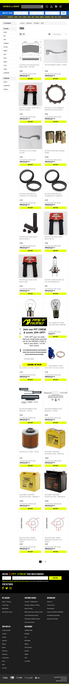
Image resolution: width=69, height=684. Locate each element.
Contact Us (6, 89)
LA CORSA (27, 661)
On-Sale (59, 17)
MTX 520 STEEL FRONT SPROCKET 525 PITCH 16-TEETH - (53, 540)
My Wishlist (5, 608)
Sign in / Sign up (6, 601)
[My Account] (51, 7)
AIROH (26, 654)
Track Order (5, 605)
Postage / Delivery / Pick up (32, 605)
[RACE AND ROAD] (11, 6)
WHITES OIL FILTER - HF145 (29, 452)
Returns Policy (7, 85)
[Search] (41, 6)
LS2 (26, 637)
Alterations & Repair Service (32, 618)
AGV (26, 657)
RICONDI (27, 633)
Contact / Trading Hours (31, 601)
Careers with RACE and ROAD (55, 612)
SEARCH (63, 13)
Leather (15, 17)
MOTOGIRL (27, 640)
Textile (20, 17)
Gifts (56, 17)
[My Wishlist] (46, 6)
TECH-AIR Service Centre (31, 615)
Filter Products (7, 23)
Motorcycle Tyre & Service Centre (34, 612)
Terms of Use (51, 605)
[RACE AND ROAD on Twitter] (6, 588)
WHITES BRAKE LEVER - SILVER (55, 65)
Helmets (24, 17)
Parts (52, 17)
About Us (5, 82)
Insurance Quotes (29, 622)
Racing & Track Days (52, 618)
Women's (42, 17)
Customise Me (10, 17)
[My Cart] (56, 6)
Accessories (47, 17)
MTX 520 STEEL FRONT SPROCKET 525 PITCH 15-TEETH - (28, 540)
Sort (49, 34)
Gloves (29, 17)
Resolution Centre (7, 612)
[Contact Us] (60, 7)
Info (29, 75)
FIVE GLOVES (28, 647)
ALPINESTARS (28, 630)
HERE (40, 581)
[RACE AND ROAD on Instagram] (10, 588)
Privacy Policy (50, 608)
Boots (33, 17)
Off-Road (37, 17)
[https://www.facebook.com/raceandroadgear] (3, 588)
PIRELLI (27, 644)
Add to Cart (30, 78)
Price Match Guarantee (53, 615)
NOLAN (27, 651)
